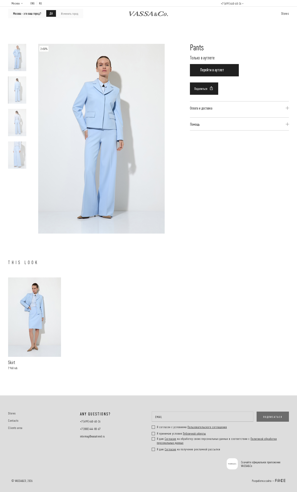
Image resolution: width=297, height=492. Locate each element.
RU (40, 3)
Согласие (170, 438)
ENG (33, 3)
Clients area (15, 427)
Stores (285, 13)
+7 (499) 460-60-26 (231, 3)
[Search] (251, 3)
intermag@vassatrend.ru (92, 436)
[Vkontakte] (162, 464)
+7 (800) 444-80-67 (90, 429)
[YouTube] (177, 464)
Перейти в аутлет (212, 69)
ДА (51, 13)
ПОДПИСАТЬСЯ (272, 416)
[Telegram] (192, 464)
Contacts (13, 420)
